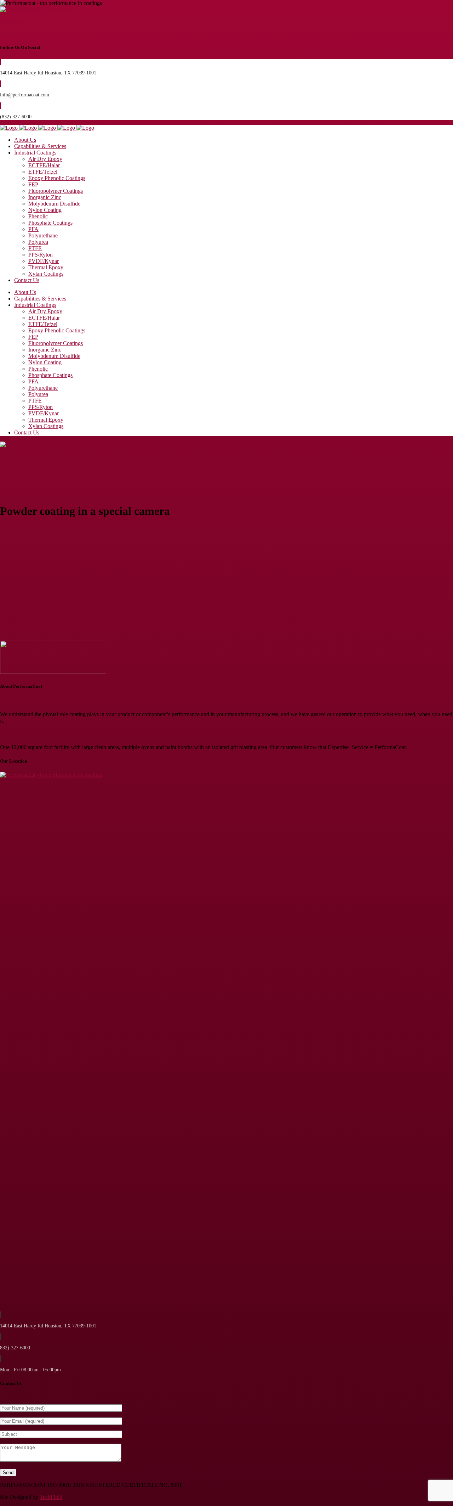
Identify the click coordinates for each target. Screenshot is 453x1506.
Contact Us (12, 33)
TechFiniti (51, 1497)
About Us (11, 21)
